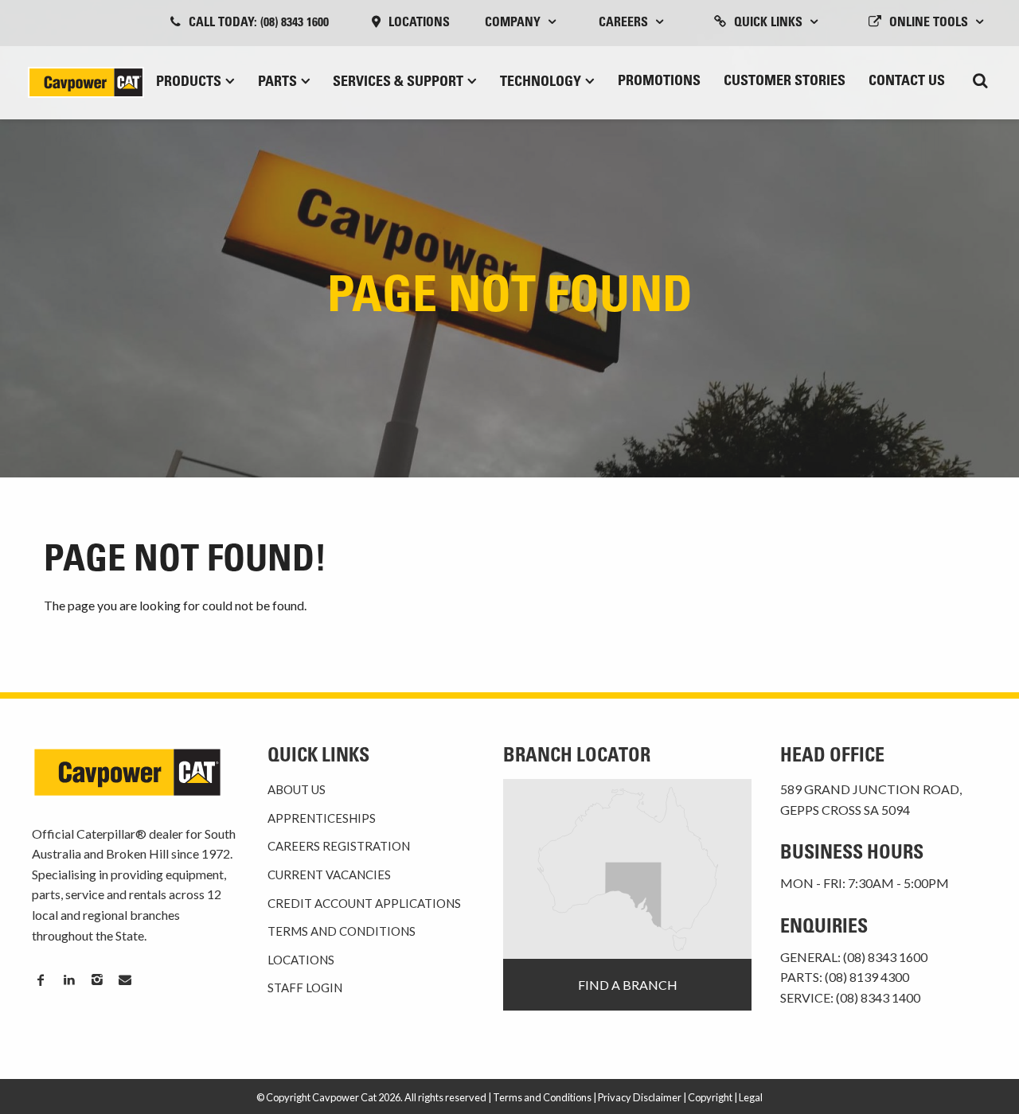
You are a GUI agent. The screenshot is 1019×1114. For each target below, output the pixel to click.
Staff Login (304, 987)
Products (188, 83)
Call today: (259, 23)
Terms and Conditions (341, 931)
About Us (296, 789)
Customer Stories (784, 82)
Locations (419, 23)
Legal (751, 1097)
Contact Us (907, 82)
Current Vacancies (329, 874)
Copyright (710, 1097)
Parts (277, 83)
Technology (540, 83)
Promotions (659, 82)
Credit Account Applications (364, 903)
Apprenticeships (321, 818)
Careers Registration (338, 846)
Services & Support (398, 83)
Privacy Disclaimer (639, 1097)
